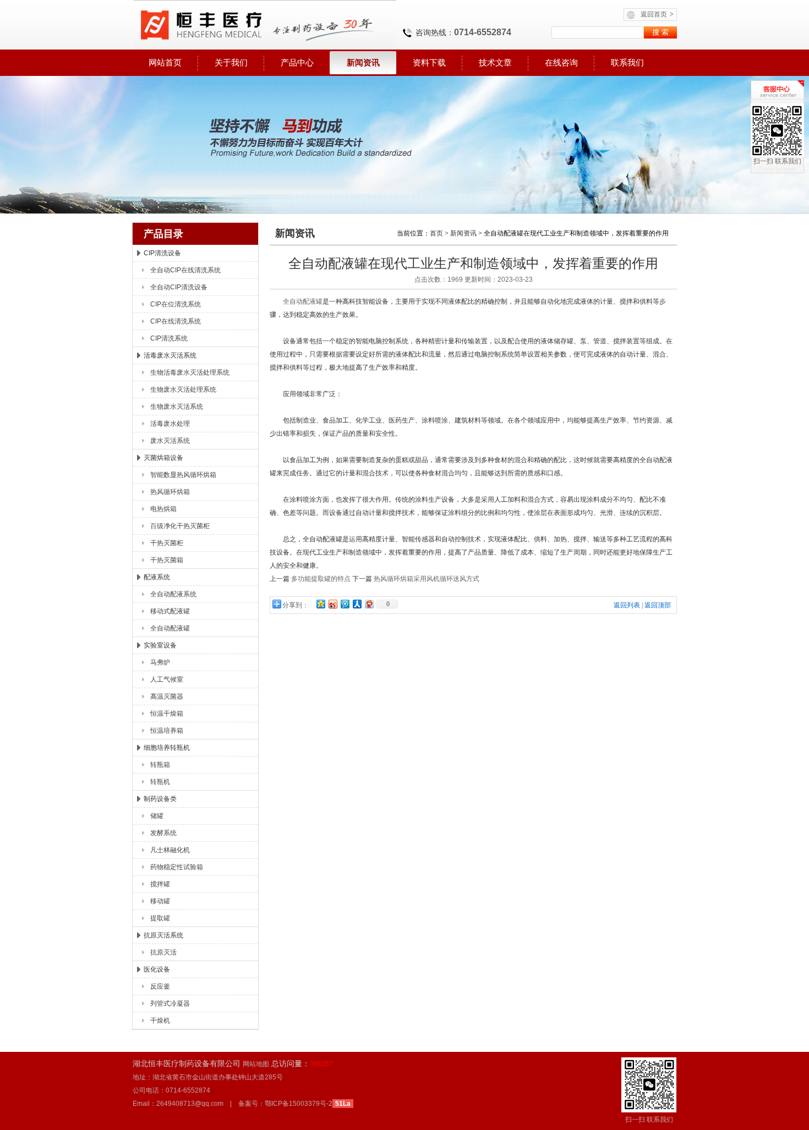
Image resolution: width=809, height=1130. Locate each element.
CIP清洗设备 (162, 253)
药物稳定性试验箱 (176, 867)
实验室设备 (160, 645)
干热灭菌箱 (166, 560)
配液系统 (157, 577)
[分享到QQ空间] (320, 604)
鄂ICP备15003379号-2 (298, 1103)
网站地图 (256, 1064)
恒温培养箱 (166, 730)
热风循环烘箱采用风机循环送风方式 (426, 579)
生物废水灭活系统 (176, 406)
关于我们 (231, 62)
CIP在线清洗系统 (175, 321)
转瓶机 (160, 782)
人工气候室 (166, 679)
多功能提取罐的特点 (321, 579)
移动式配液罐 (170, 611)
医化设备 (157, 969)
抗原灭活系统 (163, 935)
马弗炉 (160, 662)
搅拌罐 (160, 884)
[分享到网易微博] (369, 604)
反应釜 (160, 986)
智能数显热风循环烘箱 (183, 475)
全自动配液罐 (170, 628)
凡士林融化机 (170, 850)
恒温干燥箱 (166, 713)
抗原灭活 (163, 952)
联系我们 (627, 62)
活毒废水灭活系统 (170, 355)
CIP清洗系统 (169, 338)
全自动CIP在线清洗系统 (185, 270)
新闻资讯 (363, 62)
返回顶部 (657, 605)
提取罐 (160, 918)
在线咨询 (561, 62)
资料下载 (429, 62)
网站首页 (165, 62)
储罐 (156, 816)
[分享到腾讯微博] (344, 604)
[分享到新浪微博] (332, 604)
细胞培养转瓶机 (167, 747)
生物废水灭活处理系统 (183, 389)
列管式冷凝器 (170, 1003)
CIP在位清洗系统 (175, 304)
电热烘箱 (163, 509)
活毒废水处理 (170, 423)
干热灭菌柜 (166, 543)
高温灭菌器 (166, 696)
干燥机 (160, 1020)
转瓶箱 (160, 765)
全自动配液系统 (173, 594)
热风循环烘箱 (170, 492)
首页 (436, 233)
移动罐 (160, 901)
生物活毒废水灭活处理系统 (189, 372)
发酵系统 (163, 833)
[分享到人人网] (357, 604)
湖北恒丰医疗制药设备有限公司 (264, 25)
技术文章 (495, 62)
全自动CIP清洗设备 (178, 287)
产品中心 (297, 62)
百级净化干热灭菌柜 (180, 526)
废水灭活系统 (170, 441)
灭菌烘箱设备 (163, 458)
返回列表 (627, 605)
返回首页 (657, 14)
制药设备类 (160, 799)
